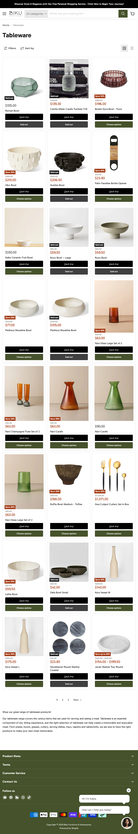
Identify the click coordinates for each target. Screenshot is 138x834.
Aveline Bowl (57, 185)
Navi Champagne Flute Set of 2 (22, 431)
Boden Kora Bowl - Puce (108, 109)
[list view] (131, 48)
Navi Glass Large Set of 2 (108, 343)
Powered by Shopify (69, 828)
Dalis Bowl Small (59, 592)
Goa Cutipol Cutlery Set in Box (112, 504)
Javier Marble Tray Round (109, 666)
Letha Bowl (11, 594)
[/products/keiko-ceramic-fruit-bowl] (24, 227)
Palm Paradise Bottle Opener (111, 183)
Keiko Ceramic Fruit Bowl (19, 257)
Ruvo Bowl (101, 257)
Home (6, 25)
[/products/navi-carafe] (113, 393)
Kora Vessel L (12, 666)
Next (76, 699)
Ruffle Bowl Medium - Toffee (66, 504)
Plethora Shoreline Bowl (18, 330)
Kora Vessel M (102, 592)
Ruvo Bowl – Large (60, 257)
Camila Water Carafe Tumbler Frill (68, 109)
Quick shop (24, 116)
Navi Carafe (56, 431)
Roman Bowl (12, 110)
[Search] (123, 14)
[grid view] (124, 48)
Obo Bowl (10, 185)
